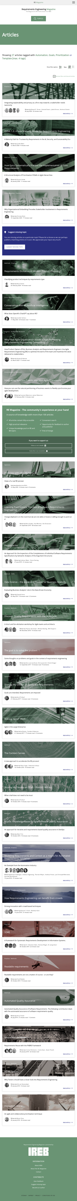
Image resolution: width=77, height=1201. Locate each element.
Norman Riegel (42, 945)
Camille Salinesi (21, 318)
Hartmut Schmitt (65, 109)
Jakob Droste (55, 109)
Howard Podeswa (22, 358)
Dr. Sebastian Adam (32, 945)
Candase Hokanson (33, 731)
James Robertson (38, 395)
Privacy (37, 1195)
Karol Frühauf (21, 697)
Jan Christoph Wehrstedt (62, 874)
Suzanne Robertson (26, 395)
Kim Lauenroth (42, 663)
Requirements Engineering (38, 10)
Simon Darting (34, 560)
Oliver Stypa (24, 765)
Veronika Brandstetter (10, 876)
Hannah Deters (46, 109)
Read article (67, 113)
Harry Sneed (20, 1016)
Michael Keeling (42, 629)
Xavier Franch (50, 1050)
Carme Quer (41, 1050)
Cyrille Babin (20, 144)
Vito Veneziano (47, 523)
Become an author (38, 1188)
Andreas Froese (50, 874)
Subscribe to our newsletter (37, 451)
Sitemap (24, 1195)
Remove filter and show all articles (65, 76)
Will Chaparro (52, 629)
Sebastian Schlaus (33, 765)
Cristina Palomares (31, 1050)
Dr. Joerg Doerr (52, 945)
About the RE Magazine (38, 1169)
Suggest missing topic (14, 247)
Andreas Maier (24, 560)
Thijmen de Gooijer (31, 629)
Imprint (30, 1195)
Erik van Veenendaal (23, 1084)
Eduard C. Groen (36, 109)
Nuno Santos (20, 284)
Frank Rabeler (21, 979)
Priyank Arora (21, 594)
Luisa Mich (24, 485)
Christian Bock (21, 216)
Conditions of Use (48, 1195)
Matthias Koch (35, 910)
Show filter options (52, 67)
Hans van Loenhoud (31, 663)
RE (38, 2)
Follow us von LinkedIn (37, 445)
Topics (40, 18)
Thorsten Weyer (40, 874)
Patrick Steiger (52, 663)
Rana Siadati (29, 523)
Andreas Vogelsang (28, 874)
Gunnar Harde (21, 179)
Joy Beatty (23, 731)
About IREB (38, 1165)
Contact (38, 1172)
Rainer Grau (20, 1118)
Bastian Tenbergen (16, 874)
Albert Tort (20, 834)
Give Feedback (38, 1181)
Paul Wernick (38, 523)
